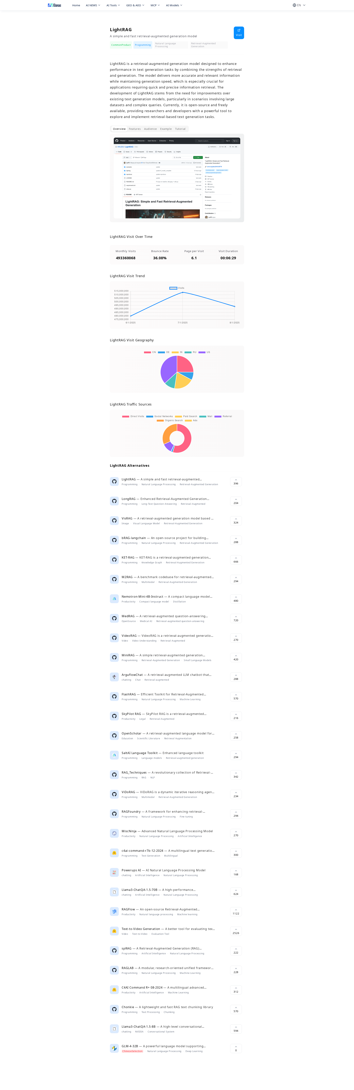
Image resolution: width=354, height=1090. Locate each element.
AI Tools (112, 5)
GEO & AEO (133, 5)
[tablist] (149, 129)
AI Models (172, 5)
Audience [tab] (150, 129)
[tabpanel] (177, 181)
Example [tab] (166, 129)
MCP (154, 5)
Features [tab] (135, 129)
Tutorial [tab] (180, 129)
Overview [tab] (119, 129)
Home (76, 5)
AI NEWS (91, 5)
